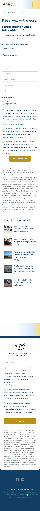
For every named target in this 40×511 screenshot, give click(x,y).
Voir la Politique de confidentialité (12, 124)
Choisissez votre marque (15, 44)
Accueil (6, 12)
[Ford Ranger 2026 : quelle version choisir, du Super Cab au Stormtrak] (8, 283)
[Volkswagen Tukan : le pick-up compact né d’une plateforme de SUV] (8, 242)
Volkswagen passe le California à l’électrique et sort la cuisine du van (23, 228)
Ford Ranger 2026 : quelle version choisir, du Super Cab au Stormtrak (24, 282)
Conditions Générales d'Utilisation (14, 495)
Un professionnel (10, 104)
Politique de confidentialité (10, 205)
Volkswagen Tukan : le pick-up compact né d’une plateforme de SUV (25, 241)
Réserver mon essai (20, 159)
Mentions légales (9, 492)
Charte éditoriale (19, 497)
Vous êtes (7, 98)
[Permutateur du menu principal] (35, 4)
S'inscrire (20, 421)
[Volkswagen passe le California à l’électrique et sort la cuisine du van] (8, 229)
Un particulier (9, 101)
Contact (29, 497)
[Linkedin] (22, 479)
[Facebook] (17, 479)
